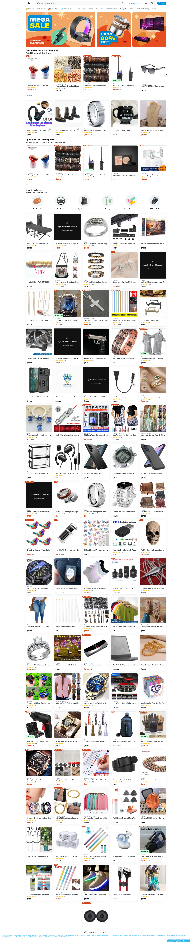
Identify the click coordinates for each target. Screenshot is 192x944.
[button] (133, 3)
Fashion (90, 9)
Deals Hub (54, 9)
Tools (131, 9)
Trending (81, 9)
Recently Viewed (69, 9)
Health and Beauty (142, 9)
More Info (186, 941)
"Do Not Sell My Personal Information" (56, 937)
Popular (31, 9)
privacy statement (80, 935)
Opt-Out (178, 941)
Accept (170, 941)
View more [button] (29, 95)
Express (42, 9)
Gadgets (123, 9)
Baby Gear (99, 9)
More (154, 9)
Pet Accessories (112, 9)
